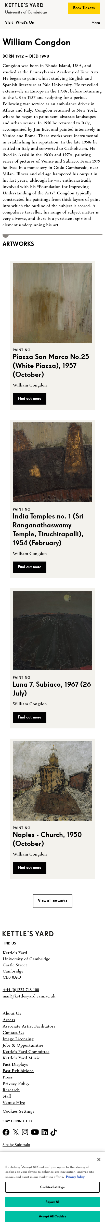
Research (11, 1089)
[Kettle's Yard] (28, 935)
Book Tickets (84, 8)
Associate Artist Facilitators (29, 1026)
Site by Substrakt (16, 1145)
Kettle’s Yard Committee (26, 1051)
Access (9, 1019)
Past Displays (15, 1064)
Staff (7, 1096)
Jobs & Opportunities (23, 1045)
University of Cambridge (26, 12)
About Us (12, 1013)
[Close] (98, 1159)
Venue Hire (14, 1102)
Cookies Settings (18, 1111)
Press (8, 1077)
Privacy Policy (16, 1083)
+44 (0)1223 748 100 (21, 989)
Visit (9, 23)
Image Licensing (18, 1038)
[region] (52, 1189)
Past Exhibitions (18, 1070)
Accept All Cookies (52, 1216)
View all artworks (52, 901)
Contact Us (13, 1032)
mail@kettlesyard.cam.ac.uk (29, 995)
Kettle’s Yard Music (21, 1057)
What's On (25, 23)
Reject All (52, 1202)
